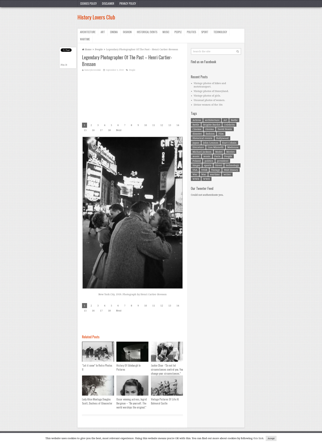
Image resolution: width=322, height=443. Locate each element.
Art (103, 32)
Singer (196, 165)
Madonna (232, 147)
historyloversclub (93, 70)
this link (258, 438)
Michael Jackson (202, 151)
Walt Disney (231, 170)
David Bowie (225, 129)
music (196, 156)
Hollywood (222, 138)
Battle (234, 120)
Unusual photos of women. (209, 100)
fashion (210, 133)
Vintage (215, 170)
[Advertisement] (183, 17)
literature (198, 147)
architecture (212, 120)
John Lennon (210, 142)
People (178, 32)
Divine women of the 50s (208, 104)
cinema (209, 129)
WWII (196, 179)
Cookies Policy (88, 4)
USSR (204, 170)
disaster (197, 133)
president (222, 161)
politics (209, 161)
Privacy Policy (127, 4)
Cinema (114, 32)
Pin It (64, 65)
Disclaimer (108, 4)
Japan (196, 142)
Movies (230, 151)
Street (218, 165)
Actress (197, 120)
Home (88, 49)
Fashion (127, 32)
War (195, 174)
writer (227, 174)
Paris (217, 156)
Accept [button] (271, 438)
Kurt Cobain (229, 142)
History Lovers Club (96, 17)
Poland (197, 161)
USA (195, 170)
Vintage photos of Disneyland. (211, 91)
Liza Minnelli (216, 147)
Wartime (85, 39)
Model (219, 151)
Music (166, 32)
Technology (220, 32)
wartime (215, 174)
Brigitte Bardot (211, 124)
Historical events (147, 32)
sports (207, 165)
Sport (204, 32)
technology (232, 165)
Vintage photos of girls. (207, 95)
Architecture (87, 32)
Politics (191, 32)
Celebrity (229, 124)
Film (221, 133)
